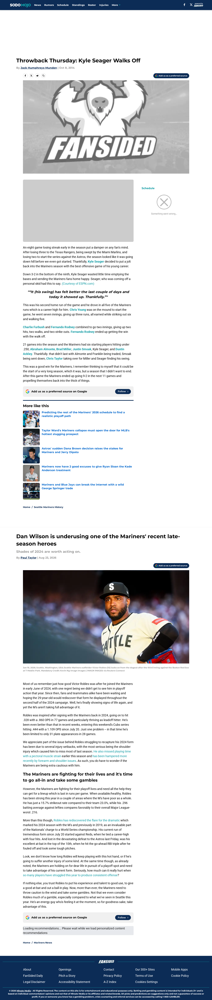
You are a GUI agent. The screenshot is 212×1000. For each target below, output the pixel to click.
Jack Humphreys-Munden (39, 67)
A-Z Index (110, 982)
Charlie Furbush (34, 327)
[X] (191, 4)
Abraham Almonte (42, 349)
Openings (65, 969)
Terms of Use (144, 975)
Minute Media (24, 990)
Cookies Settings (146, 982)
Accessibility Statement (74, 982)
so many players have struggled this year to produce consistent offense (70, 875)
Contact (109, 969)
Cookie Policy (180, 975)
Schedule (63, 5)
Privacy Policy (113, 975)
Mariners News (43, 942)
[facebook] (184, 4)
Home (26, 507)
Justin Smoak (82, 349)
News (37, 5)
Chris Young (78, 309)
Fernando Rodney (63, 327)
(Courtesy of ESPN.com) (78, 283)
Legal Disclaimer (34, 982)
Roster (92, 5)
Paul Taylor (29, 557)
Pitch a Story (67, 975)
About (27, 969)
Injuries (103, 5)
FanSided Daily (33, 975)
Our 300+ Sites (145, 969)
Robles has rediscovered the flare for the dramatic (87, 820)
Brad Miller (63, 349)
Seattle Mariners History (48, 507)
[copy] (43, 75)
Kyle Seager (96, 261)
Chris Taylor (54, 358)
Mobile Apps (179, 969)
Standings (78, 5)
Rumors (49, 5)
